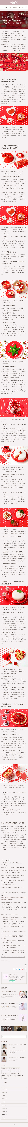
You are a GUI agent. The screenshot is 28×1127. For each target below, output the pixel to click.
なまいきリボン (15, 1070)
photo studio (15, 7)
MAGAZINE (20, 1075)
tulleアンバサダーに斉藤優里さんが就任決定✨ (12, 1003)
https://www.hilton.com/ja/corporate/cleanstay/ (13, 957)
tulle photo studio (15, 1068)
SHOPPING (5, 1073)
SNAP (12, 1075)
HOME (6, 7)
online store (21, 7)
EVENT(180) (3, 960)
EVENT (3, 26)
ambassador (5, 1068)
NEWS (10, 7)
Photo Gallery (6, 1070)
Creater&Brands (15, 1073)
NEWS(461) (8, 960)
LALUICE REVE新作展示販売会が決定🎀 (10, 1015)
